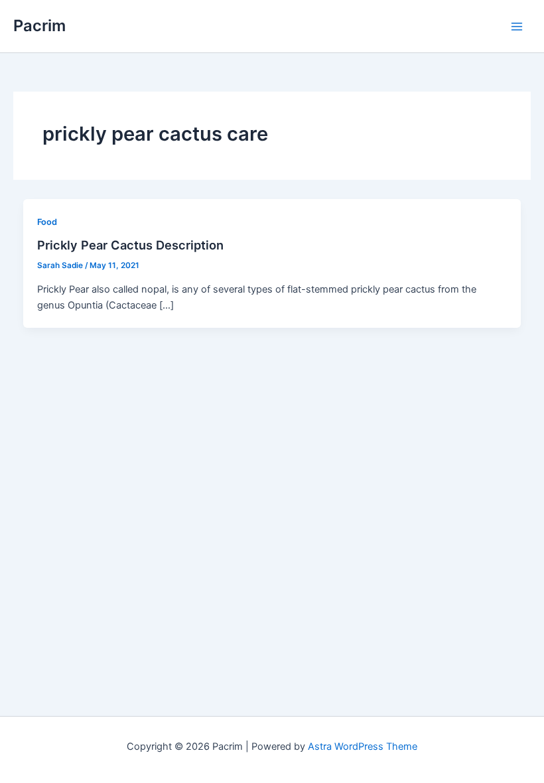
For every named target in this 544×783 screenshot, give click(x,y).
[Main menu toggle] (517, 26)
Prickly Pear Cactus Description (130, 245)
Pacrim (39, 25)
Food (47, 222)
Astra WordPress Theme (362, 746)
